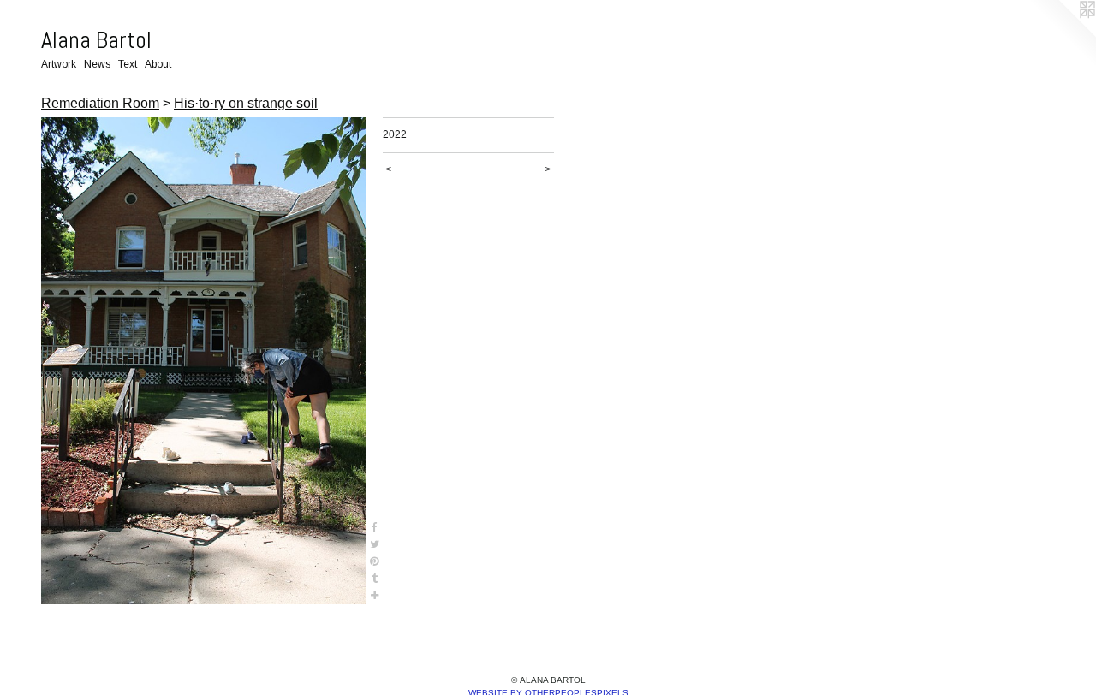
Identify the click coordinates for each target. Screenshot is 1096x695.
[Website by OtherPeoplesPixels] (1062, 34)
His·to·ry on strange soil (246, 103)
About (158, 64)
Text (127, 64)
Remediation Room (100, 103)
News (97, 64)
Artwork (58, 64)
